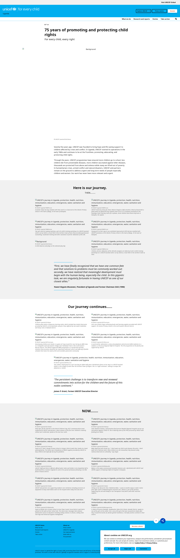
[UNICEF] (21, 9)
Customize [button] (143, 549)
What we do (39, 527)
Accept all (111, 549)
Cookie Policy (140, 543)
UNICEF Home (39, 525)
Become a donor (137, 526)
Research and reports (41, 530)
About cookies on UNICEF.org (118, 535)
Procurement (67, 536)
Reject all (127, 549)
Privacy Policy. (152, 543)
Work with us (67, 534)
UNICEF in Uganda (68, 530)
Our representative (69, 532)
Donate (172, 11)
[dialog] (137, 542)
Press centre (159, 11)
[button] (162, 520)
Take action (38, 534)
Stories (37, 532)
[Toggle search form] (176, 19)
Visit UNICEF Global (168, 2)
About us (66, 525)
